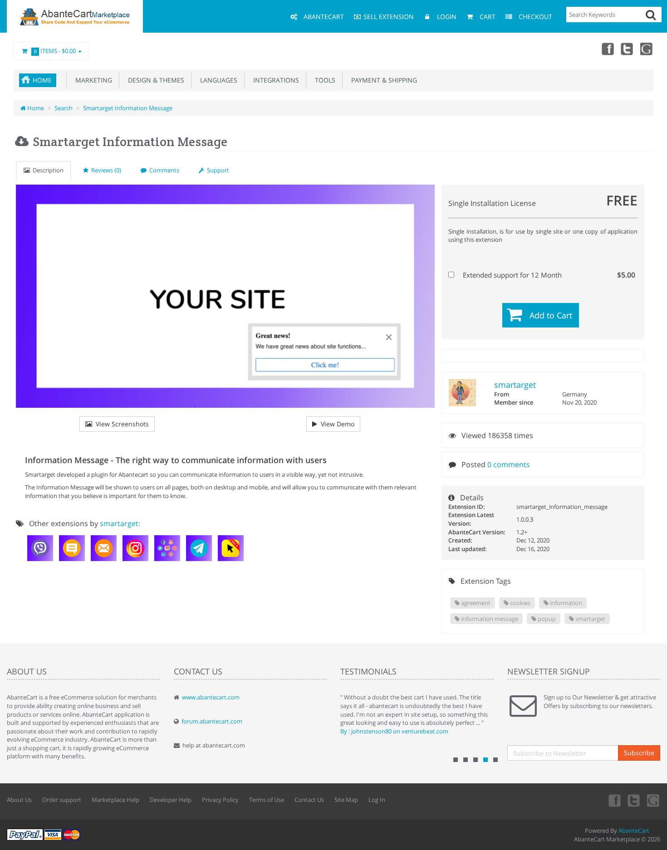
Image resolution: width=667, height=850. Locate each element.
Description (47, 170)
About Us (19, 800)
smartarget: (120, 523)
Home (42, 80)
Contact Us (309, 800)
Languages (216, 80)
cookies (519, 603)
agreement (475, 603)
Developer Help (170, 800)
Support (216, 170)
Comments (163, 170)
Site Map (346, 800)
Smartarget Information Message (127, 108)
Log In (376, 800)
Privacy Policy (220, 800)
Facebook (607, 48)
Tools (323, 80)
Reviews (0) (104, 170)
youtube (647, 48)
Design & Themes (154, 80)
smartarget (515, 384)
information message (489, 619)
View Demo (335, 424)
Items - (55, 51)
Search (63, 108)
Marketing (92, 80)
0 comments (508, 464)
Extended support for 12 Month (548, 275)
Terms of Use (266, 800)
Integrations (274, 80)
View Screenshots (120, 424)
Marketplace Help (115, 800)
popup (546, 619)
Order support (61, 800)
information (565, 603)
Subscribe (639, 752)
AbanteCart (633, 830)
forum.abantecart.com (211, 721)
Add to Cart (551, 315)
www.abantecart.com (211, 697)
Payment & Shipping (382, 80)
